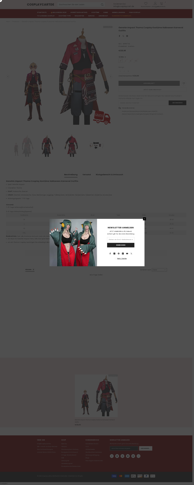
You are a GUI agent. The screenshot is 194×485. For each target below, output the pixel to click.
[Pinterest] (119, 253)
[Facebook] (110, 253)
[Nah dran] (144, 218)
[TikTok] (123, 253)
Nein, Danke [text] (122, 258)
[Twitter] (131, 253)
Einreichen (120, 245)
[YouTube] (127, 253)
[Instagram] (114, 253)
